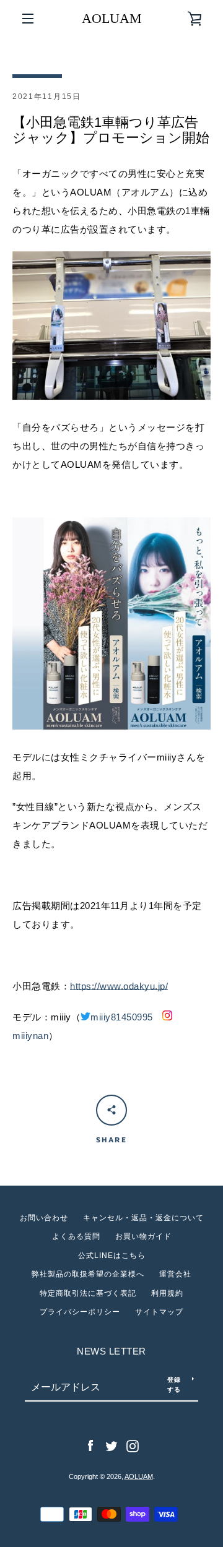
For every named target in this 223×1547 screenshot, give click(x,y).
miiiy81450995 (121, 1017)
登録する (174, 1384)
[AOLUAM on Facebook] (90, 1445)
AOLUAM (112, 18)
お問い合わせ (44, 1217)
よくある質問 (76, 1236)
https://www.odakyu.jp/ (119, 986)
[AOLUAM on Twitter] (111, 1445)
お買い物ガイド (143, 1236)
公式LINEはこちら (112, 1255)
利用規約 (167, 1293)
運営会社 (175, 1274)
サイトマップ (159, 1312)
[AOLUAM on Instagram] (132, 1445)
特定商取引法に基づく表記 (88, 1293)
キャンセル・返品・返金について (143, 1217)
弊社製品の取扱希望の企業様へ (88, 1274)
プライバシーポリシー (80, 1312)
